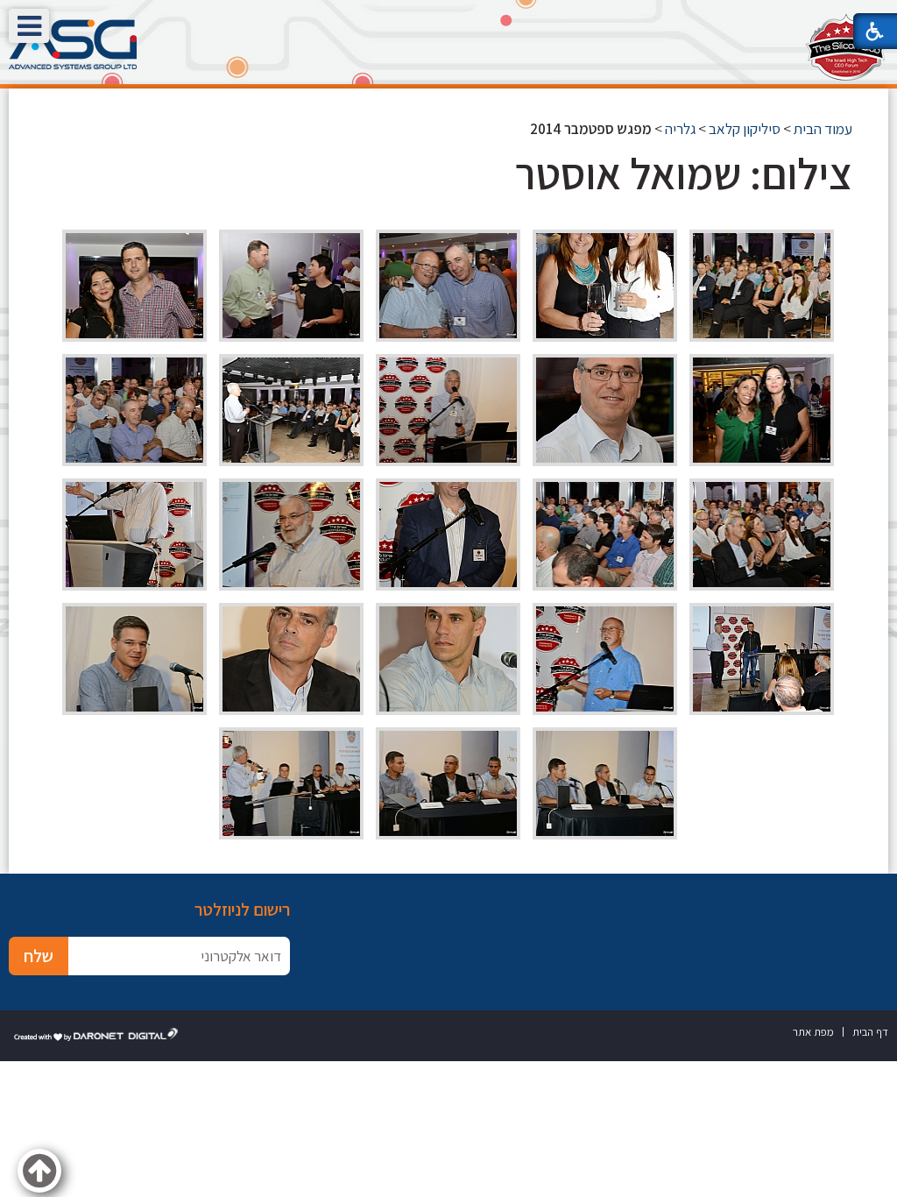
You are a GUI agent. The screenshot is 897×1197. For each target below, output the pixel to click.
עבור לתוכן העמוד (448, 17)
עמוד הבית (823, 128)
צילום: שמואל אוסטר (683, 173)
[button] (29, 26)
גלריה (680, 128)
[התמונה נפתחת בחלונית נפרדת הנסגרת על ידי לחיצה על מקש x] (761, 286)
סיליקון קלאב (744, 128)
